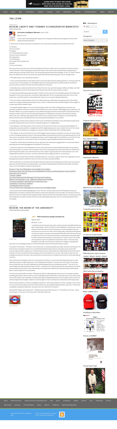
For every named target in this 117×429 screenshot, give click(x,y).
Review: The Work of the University (31, 208)
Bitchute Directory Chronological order (36, 400)
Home (5, 12)
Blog (20, 12)
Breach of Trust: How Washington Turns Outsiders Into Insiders (29, 169)
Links (58, 12)
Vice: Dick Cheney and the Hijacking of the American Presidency (30, 177)
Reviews (78, 12)
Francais (49, 12)
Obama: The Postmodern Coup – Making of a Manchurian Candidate (31, 179)
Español (40, 12)
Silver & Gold (7, 405)
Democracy (17, 29)
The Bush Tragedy (15, 175)
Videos (102, 12)
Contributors (30, 12)
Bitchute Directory (16, 400)
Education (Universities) (21, 210)
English (87, 26)
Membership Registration (69, 405)
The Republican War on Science (19, 185)
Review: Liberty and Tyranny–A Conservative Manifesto (44, 27)
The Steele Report (90, 12)
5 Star (11, 29)
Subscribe (17, 405)
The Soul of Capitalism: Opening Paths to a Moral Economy (28, 181)
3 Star (11, 210)
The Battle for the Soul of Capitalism (21, 183)
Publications (67, 12)
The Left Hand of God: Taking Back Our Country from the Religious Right (32, 187)
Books (58, 400)
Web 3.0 (110, 12)
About (13, 12)
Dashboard (56, 405)
